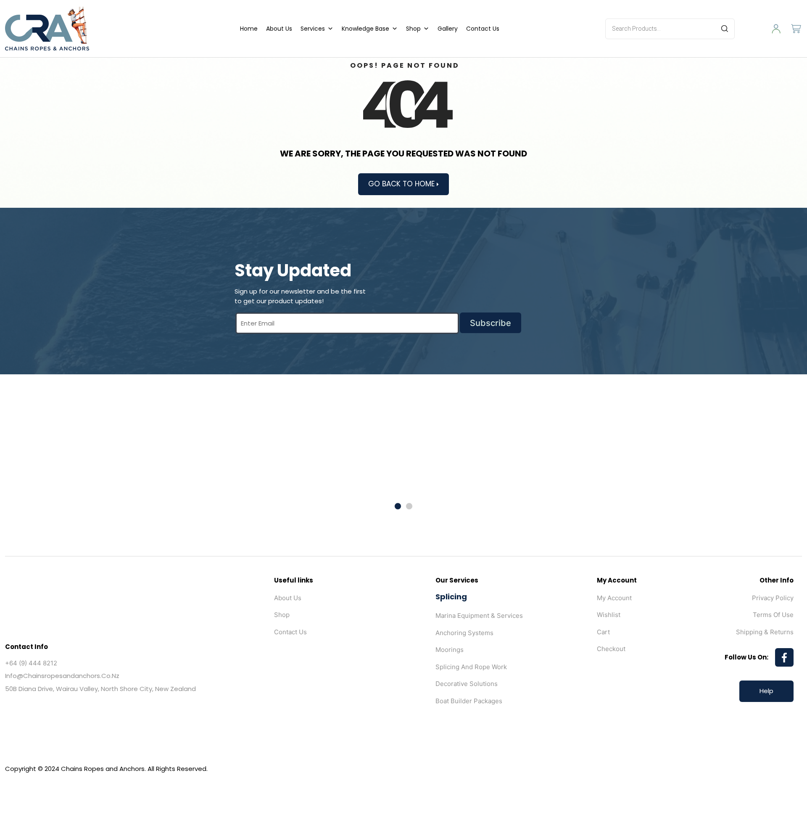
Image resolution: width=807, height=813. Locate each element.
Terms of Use (773, 615)
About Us (279, 28)
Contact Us (482, 28)
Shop (413, 28)
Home (249, 28)
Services (313, 28)
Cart (603, 632)
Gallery (448, 28)
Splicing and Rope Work (471, 667)
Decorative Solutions (466, 684)
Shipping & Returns (765, 632)
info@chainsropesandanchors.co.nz (62, 675)
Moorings (449, 650)
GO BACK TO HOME (402, 184)
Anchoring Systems (464, 633)
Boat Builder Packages (468, 701)
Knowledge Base (365, 28)
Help (766, 690)
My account (614, 598)
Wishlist (608, 615)
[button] (397, 506)
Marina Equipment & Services (479, 616)
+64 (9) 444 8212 (31, 663)
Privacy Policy (773, 598)
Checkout (611, 649)
